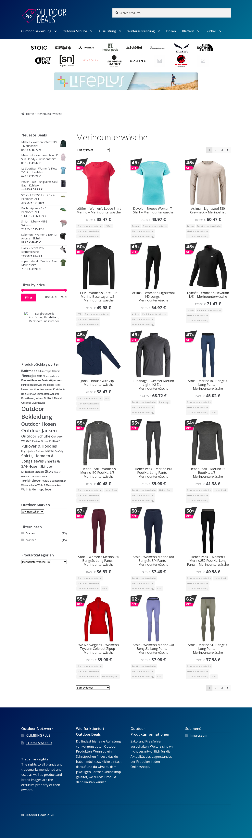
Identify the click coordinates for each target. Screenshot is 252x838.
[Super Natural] (67, 61)
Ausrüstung (107, 31)
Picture (44, 441)
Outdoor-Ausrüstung (33, 402)
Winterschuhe (29, 485)
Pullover (54, 441)
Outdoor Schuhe (75, 31)
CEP (80, 314)
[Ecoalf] (203, 61)
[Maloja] (63, 48)
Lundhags (164, 402)
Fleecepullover (51, 376)
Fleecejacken (31, 375)
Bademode (29, 371)
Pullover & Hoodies (39, 446)
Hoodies (39, 389)
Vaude (46, 480)
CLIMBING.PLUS (38, 735)
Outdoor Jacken (39, 430)
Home (30, 114)
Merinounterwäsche (88, 231)
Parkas (36, 441)
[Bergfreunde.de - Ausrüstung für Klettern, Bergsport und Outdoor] (44, 331)
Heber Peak (111, 490)
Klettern (188, 31)
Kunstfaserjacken (32, 398)
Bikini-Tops (44, 371)
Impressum (198, 735)
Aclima (190, 226)
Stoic (214, 412)
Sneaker (39, 472)
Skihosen (47, 466)
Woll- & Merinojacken (49, 485)
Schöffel (49, 450)
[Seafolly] (90, 61)
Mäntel (58, 398)
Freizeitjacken (52, 380)
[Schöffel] (134, 48)
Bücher (211, 31)
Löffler (108, 226)
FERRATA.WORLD (39, 743)
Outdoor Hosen (38, 424)
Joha (107, 398)
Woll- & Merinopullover (36, 489)
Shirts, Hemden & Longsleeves (37, 458)
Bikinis (56, 371)
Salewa (40, 451)
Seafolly (59, 451)
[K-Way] (159, 61)
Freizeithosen (31, 380)
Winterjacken (59, 480)
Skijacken (27, 472)
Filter (28, 297)
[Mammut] (181, 61)
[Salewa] (181, 48)
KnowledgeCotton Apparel (44, 393)
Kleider (48, 389)
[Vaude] (86, 48)
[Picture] (43, 61)
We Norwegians (110, 676)
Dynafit (190, 310)
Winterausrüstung (141, 31)
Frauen (30, 533)
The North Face (38, 476)
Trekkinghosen (31, 480)
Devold (136, 226)
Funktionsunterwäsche (90, 226)
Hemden (27, 389)
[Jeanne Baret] (114, 61)
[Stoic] (39, 48)
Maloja (48, 398)
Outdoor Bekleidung (36, 31)
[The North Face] (205, 48)
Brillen (171, 31)
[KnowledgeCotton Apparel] (157, 48)
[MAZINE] (138, 61)
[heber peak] (110, 48)
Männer (31, 540)
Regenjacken (28, 451)
